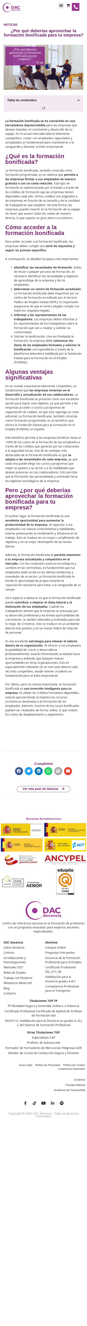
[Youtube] (43, 1103)
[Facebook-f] (25, 1103)
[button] (61, 6)
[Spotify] (61, 1103)
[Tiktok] (34, 1103)
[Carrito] (68, 5)
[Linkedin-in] (52, 1103)
